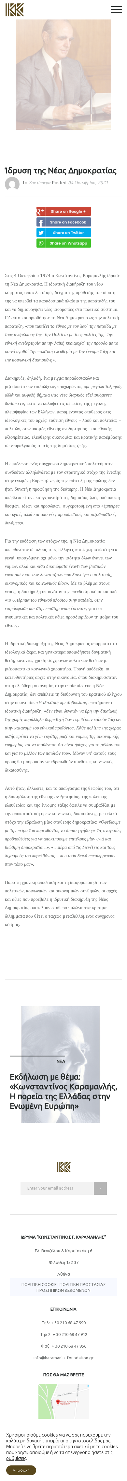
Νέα (61, 1061)
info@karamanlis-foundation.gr (63, 1357)
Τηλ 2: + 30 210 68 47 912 (63, 1334)
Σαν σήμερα (39, 182)
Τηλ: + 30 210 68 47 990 (64, 1322)
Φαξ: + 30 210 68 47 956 (63, 1346)
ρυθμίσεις (16, 1458)
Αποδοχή (21, 1470)
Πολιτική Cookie (39, 1284)
